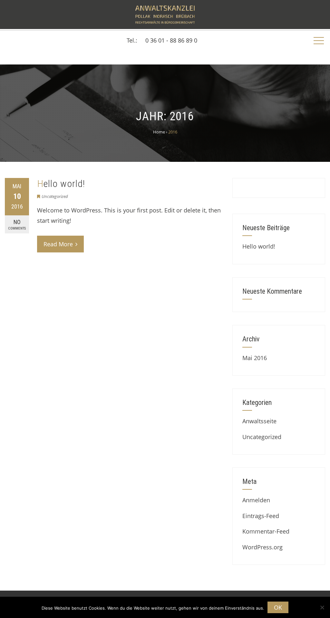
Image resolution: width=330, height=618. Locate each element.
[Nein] (322, 607)
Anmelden (256, 500)
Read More (58, 244)
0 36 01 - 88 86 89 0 (171, 40)
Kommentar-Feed (265, 531)
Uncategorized (55, 196)
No (17, 225)
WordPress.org (262, 547)
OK (278, 607)
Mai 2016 (254, 358)
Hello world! (61, 183)
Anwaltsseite (259, 421)
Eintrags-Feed (260, 516)
